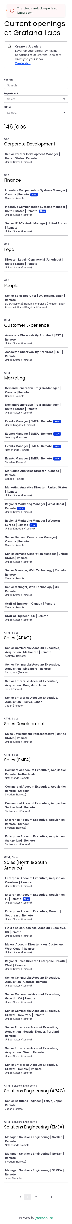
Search (8, 79)
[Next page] (51, 1197)
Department (11, 93)
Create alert (23, 63)
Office (7, 106)
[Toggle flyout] (64, 99)
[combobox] (7, 99)
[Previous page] (20, 1197)
